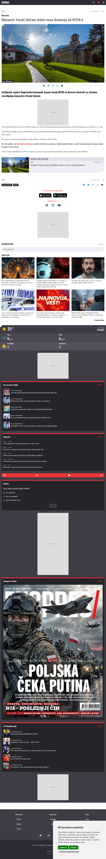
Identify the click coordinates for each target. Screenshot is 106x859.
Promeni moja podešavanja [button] (69, 852)
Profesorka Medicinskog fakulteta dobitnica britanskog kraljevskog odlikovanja (53, 391)
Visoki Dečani (6, 185)
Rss (101, 475)
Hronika (53, 819)
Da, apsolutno (10, 493)
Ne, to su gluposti (12, 496)
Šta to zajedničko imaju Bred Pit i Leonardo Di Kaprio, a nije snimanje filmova (53, 749)
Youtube (59, 205)
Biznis (19, 819)
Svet (87, 819)
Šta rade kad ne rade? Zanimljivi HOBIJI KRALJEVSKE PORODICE (53, 766)
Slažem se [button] (63, 847)
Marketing (42, 845)
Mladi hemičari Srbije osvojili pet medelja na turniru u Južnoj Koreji (53, 400)
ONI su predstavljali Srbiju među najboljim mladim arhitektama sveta (53, 416)
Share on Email (62, 85)
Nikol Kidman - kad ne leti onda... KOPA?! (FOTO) (53, 741)
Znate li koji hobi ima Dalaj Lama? (53, 757)
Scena (19, 824)
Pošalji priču (98, 2)
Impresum (50, 845)
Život (19, 829)
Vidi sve (99, 385)
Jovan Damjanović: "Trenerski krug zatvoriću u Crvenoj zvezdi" (53, 442)
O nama (35, 845)
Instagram (53, 205)
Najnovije (53, 814)
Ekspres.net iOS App (45, 195)
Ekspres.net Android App (60, 195)
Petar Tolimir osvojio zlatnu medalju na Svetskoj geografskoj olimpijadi (53, 408)
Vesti (87, 814)
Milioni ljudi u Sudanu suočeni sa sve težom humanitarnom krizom (53, 466)
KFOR (16, 185)
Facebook (46, 205)
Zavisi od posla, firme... (13, 500)
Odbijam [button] (73, 847)
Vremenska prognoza (53, 329)
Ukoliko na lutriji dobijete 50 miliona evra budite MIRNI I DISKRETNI (53, 454)
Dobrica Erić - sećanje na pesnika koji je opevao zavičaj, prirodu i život (53, 448)
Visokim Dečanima (26, 144)
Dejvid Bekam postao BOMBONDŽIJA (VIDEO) (53, 733)
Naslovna (18, 814)
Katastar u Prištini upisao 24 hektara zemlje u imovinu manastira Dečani (53, 165)
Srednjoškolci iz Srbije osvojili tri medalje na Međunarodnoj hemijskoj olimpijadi (53, 425)
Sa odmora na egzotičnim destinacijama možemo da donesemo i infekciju (53, 460)
